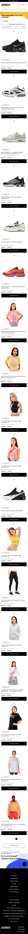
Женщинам (14, 878)
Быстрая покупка (14, 71)
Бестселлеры (14, 889)
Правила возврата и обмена (14, 916)
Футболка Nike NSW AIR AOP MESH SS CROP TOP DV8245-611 (13, 332)
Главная (3, 13)
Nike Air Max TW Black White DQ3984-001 (11, 197)
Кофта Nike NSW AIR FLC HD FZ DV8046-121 (11, 646)
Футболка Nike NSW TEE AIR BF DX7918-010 (11, 735)
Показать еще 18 (14, 845)
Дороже (23, 24)
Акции (14, 905)
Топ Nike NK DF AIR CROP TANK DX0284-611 (11, 466)
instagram (21, 929)
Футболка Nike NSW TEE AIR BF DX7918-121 (11, 780)
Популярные (12, 24)
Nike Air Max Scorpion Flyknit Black (13, 62)
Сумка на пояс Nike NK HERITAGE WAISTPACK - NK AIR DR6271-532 (12, 690)
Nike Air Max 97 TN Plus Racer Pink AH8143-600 (13, 287)
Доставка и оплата (14, 908)
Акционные (14, 886)
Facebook (21, 927)
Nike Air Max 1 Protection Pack (12, 242)
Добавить (6, 60)
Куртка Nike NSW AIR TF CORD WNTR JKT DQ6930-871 (13, 825)
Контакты (14, 921)
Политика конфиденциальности (14, 913)
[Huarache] (26, 26)
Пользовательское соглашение (14, 910)
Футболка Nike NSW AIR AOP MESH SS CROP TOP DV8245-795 (13, 377)
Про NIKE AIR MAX (14, 918)
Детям (14, 883)
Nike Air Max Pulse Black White (12, 510)
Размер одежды (13, 902)
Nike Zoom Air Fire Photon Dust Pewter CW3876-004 (12, 108)
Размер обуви (14, 900)
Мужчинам (14, 881)
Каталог (14, 875)
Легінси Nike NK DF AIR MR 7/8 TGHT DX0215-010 (13, 601)
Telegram (21, 931)
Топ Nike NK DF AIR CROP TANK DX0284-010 (11, 422)
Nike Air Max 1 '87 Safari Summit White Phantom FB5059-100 (12, 153)
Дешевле (17, 24)
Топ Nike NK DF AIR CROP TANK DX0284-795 (11, 556)
